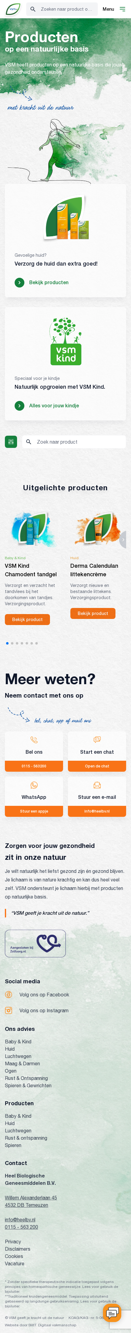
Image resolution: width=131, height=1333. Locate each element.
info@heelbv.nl (20, 1219)
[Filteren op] (11, 442)
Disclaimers (17, 1249)
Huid (10, 1049)
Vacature (14, 1263)
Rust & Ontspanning (26, 1078)
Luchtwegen (18, 1056)
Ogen (10, 1071)
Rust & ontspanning (26, 1138)
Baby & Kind (18, 1041)
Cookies (14, 1256)
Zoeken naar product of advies (69, 9)
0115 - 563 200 (21, 1227)
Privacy (13, 1241)
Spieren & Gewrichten (28, 1085)
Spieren (13, 1145)
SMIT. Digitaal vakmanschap (52, 1325)
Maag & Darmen (22, 1063)
